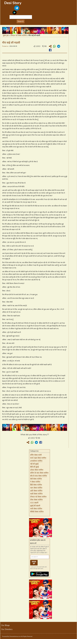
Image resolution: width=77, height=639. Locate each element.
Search (20, 21)
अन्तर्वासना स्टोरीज (36, 461)
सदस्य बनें (34, 562)
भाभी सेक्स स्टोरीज (36, 508)
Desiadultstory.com (15, 636)
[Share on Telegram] (58, 46)
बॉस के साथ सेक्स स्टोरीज (38, 476)
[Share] (50, 46)
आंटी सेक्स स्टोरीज (36, 491)
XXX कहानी (34, 502)
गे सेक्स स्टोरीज (35, 482)
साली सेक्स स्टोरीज (36, 494)
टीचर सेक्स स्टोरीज (36, 500)
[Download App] (14, 11)
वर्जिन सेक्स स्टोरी (36, 455)
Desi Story (12, 3)
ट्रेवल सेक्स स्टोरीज (36, 470)
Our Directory (6, 629)
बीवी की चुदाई (34, 467)
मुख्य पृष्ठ (6, 35)
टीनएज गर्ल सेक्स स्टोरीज (18, 35)
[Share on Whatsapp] (54, 46)
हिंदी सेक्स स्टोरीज (36, 485)
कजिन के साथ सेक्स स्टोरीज (39, 473)
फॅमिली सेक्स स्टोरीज (37, 511)
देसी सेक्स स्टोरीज (36, 479)
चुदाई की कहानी (35, 505)
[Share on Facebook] (50, 50)
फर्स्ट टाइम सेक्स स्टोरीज (38, 458)
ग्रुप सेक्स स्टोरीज (36, 488)
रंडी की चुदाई (34, 464)
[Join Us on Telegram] (14, 9)
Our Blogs (5, 625)
